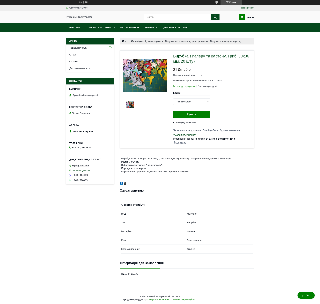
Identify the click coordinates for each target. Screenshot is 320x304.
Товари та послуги (98, 27)
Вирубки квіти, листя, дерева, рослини (186, 41)
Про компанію (129, 27)
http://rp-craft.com (80, 165)
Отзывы (73, 61)
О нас (72, 54)
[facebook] (121, 183)
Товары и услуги (78, 47)
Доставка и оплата (79, 68)
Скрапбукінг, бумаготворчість (147, 41)
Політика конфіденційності (184, 299)
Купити (191, 114)
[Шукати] (215, 17)
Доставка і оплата (175, 27)
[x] (125, 183)
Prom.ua (176, 296)
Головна (74, 27)
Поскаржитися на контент (158, 299)
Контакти (151, 27)
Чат (308, 295)
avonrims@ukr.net (81, 170)
